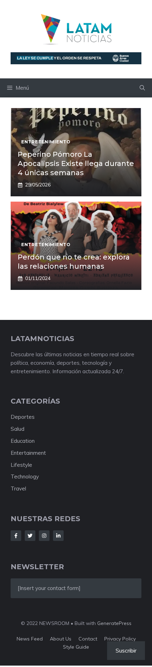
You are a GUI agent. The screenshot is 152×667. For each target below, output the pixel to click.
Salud (17, 428)
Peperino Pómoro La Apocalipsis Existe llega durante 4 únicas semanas (76, 163)
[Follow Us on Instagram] (44, 535)
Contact (87, 639)
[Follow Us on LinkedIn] (58, 535)
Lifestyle (21, 464)
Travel (18, 488)
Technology (25, 476)
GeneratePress (114, 623)
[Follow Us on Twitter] (30, 535)
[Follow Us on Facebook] (16, 535)
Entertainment (28, 452)
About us (60, 639)
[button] (142, 87)
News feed (30, 639)
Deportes (23, 416)
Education (23, 440)
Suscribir (126, 650)
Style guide (76, 647)
